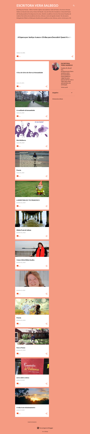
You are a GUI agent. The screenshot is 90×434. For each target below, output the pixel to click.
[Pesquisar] (74, 6)
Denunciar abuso (57, 99)
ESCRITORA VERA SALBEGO (67, 64)
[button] (72, 56)
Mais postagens (32, 422)
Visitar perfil (64, 87)
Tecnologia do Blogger (46, 428)
